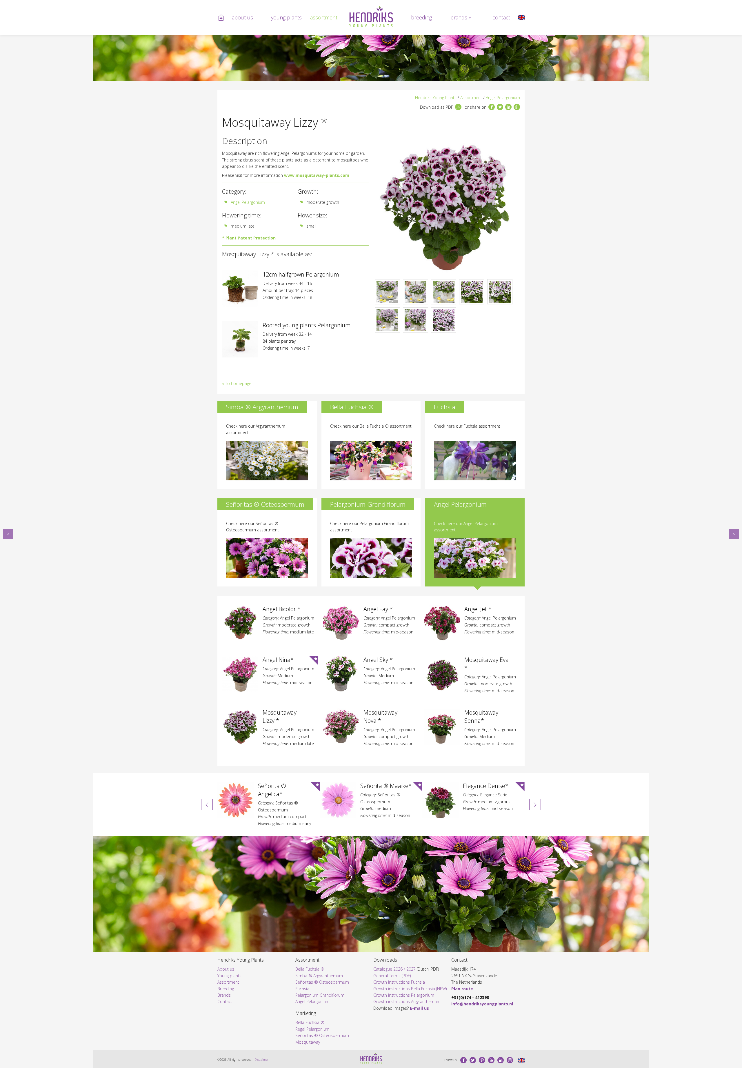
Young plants (286, 17)
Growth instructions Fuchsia (399, 982)
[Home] (371, 16)
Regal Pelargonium (312, 1029)
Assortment (323, 17)
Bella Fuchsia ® (309, 969)
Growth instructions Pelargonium (403, 995)
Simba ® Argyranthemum (319, 975)
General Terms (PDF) (392, 975)
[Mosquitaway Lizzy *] (521, 17)
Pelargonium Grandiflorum (319, 995)
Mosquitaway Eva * (8, 534)
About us (242, 17)
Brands (458, 17)
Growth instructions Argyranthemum (407, 1001)
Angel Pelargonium (503, 97)
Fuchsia (302, 988)
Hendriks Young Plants (436, 97)
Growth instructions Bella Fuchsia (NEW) (410, 988)
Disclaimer (261, 1060)
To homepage (238, 383)
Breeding (421, 17)
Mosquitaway (307, 1042)
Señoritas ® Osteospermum (322, 982)
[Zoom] (444, 206)
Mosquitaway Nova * (734, 534)
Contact (501, 17)
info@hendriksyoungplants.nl (482, 1004)
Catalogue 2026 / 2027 (394, 969)
